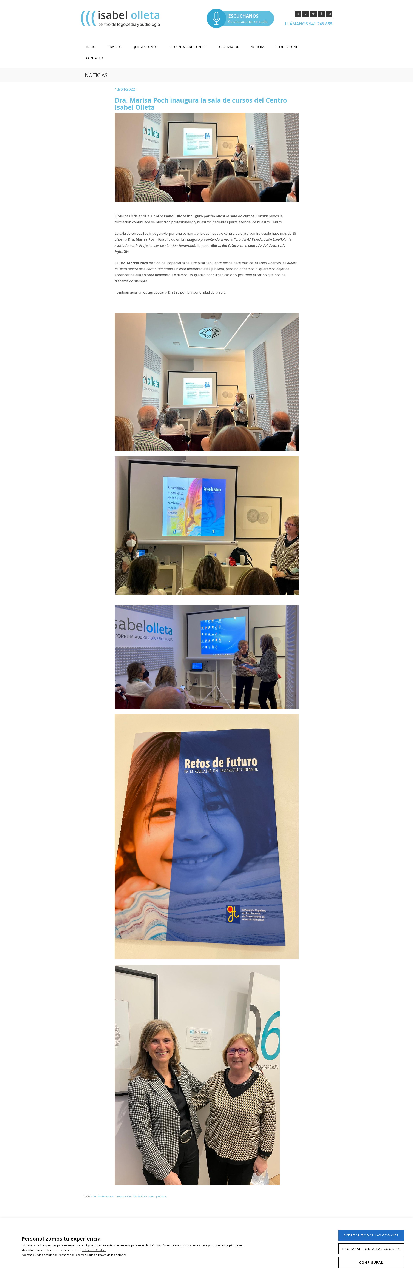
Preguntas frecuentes (187, 47)
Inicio (91, 47)
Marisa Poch (140, 1196)
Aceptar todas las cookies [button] (371, 1235)
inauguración (123, 1196)
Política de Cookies (94, 1250)
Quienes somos (145, 47)
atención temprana (102, 1196)
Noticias (258, 47)
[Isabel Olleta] (121, 19)
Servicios (114, 47)
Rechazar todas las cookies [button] (371, 1248)
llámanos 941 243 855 (308, 24)
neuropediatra (157, 1196)
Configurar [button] (371, 1262)
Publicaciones (287, 47)
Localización (228, 47)
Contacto (94, 58)
